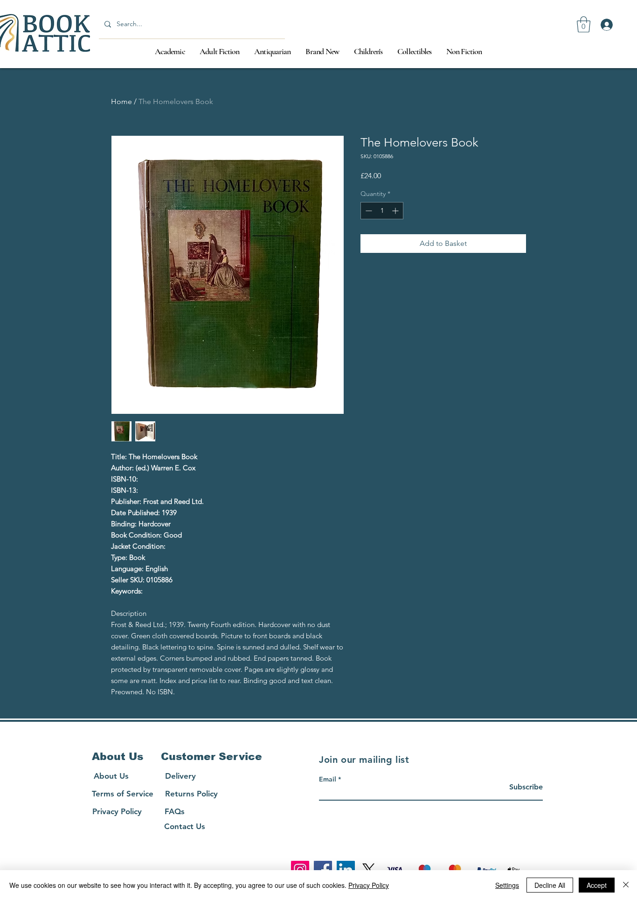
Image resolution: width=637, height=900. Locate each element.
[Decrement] (368, 210)
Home (121, 101)
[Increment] (396, 210)
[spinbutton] (382, 210)
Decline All (549, 885)
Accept (597, 885)
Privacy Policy (368, 885)
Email (327, 779)
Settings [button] (507, 885)
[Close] (625, 885)
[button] (583, 24)
